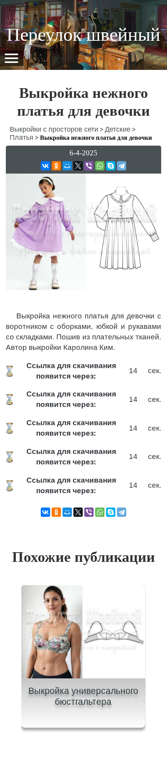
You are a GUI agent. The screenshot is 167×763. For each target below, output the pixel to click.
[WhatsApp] (99, 165)
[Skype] (110, 165)
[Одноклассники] (56, 165)
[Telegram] (121, 165)
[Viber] (89, 165)
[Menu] (11, 57)
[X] (78, 165)
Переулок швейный (83, 34)
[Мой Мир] (67, 165)
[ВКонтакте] (45, 165)
